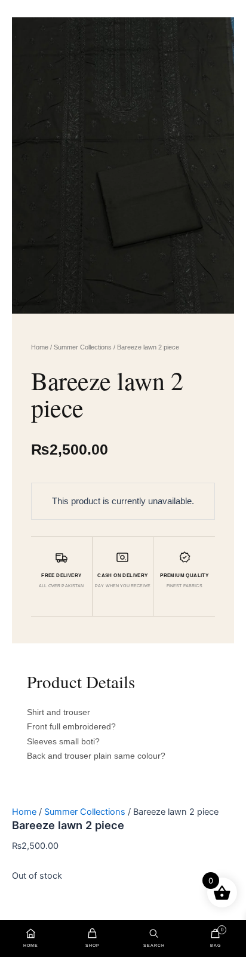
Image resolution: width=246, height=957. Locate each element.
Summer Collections (83, 347)
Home (39, 347)
